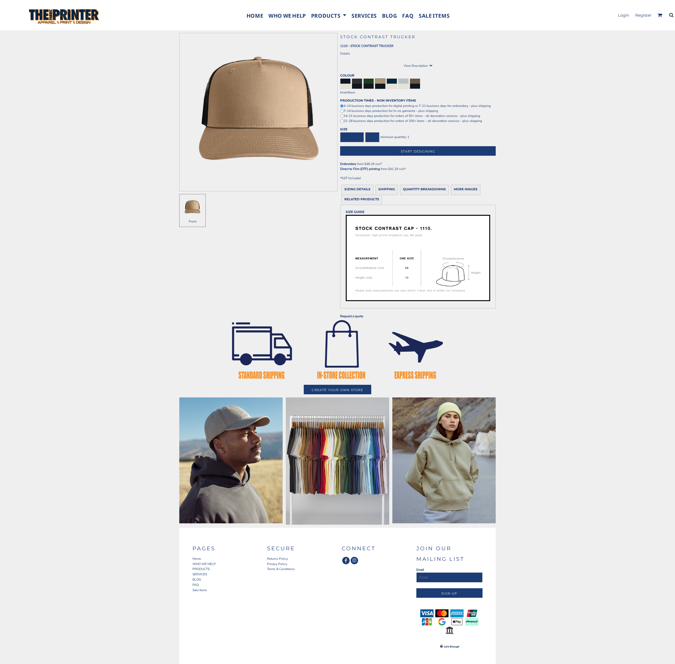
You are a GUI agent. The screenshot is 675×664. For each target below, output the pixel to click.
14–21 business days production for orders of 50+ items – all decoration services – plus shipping (412, 116)
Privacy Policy (277, 564)
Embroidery (348, 164)
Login (623, 15)
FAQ (195, 585)
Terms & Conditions (281, 569)
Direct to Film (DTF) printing (360, 169)
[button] (328, 15)
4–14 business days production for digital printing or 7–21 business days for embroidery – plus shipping (417, 106)
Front (192, 221)
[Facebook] (346, 560)
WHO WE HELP (204, 564)
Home (196, 559)
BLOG (196, 579)
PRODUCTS (201, 569)
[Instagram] (354, 560)
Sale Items (199, 590)
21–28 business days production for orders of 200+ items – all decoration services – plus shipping (413, 121)
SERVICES (199, 574)
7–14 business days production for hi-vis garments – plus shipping (391, 111)
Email (420, 570)
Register (643, 15)
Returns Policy (277, 559)
